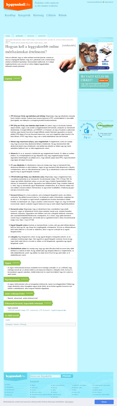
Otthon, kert (76, 392)
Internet (16, 324)
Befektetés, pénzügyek (79, 385)
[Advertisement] (59, 26)
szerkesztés (69, 45)
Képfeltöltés (42, 36)
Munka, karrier (98, 390)
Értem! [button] (104, 402)
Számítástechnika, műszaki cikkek (41, 394)
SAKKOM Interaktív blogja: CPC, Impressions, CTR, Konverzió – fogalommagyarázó (36, 310)
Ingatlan (96, 387)
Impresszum (9, 392)
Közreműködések (97, 2)
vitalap (33, 39)
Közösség (38, 15)
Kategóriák (24, 15)
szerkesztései (39, 39)
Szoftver (75, 394)
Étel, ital (55, 387)
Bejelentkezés (109, 2)
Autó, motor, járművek (59, 385)
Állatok (33, 385)
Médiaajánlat (9, 387)
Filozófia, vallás (77, 387)
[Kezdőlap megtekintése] (18, 5)
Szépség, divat (57, 394)
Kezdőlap (10, 15)
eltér (7, 42)
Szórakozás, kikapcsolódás (102, 394)
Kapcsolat (9, 394)
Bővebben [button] (69, 402)
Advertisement (10, 389)
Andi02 (7, 320)
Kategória (9, 324)
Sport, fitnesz (97, 392)
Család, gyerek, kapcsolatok (102, 385)
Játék (54, 390)
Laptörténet (30, 36)
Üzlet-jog (23, 324)
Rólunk (63, 15)
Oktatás (55, 392)
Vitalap (89, 2)
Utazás (34, 397)
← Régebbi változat (14, 42)
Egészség (34, 387)
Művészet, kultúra (37, 392)
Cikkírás (51, 15)
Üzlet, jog (55, 397)
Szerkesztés (19, 36)
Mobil (74, 390)
